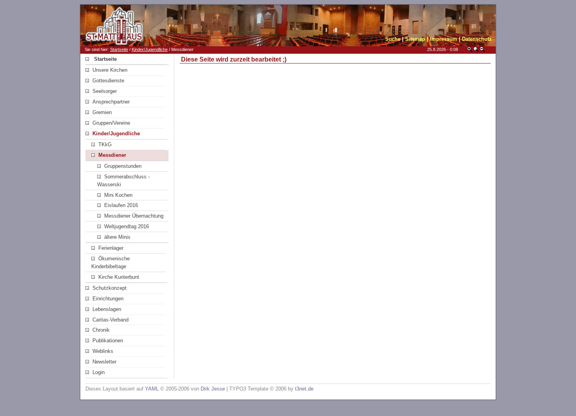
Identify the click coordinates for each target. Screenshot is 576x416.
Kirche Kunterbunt (118, 277)
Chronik (101, 330)
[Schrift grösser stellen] (470, 51)
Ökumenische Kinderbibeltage (110, 262)
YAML (152, 389)
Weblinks (102, 351)
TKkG (105, 144)
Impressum (443, 39)
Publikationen (107, 340)
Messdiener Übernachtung (133, 216)
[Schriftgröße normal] (476, 51)
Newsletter (104, 362)
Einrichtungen (107, 299)
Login (98, 372)
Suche (392, 39)
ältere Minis (117, 237)
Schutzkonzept (109, 288)
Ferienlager (110, 248)
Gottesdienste (108, 81)
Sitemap (415, 39)
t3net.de (304, 389)
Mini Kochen (118, 195)
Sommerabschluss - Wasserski (123, 180)
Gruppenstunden (122, 166)
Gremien (102, 112)
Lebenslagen (106, 309)
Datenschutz (477, 39)
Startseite (119, 49)
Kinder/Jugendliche (150, 49)
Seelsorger (104, 91)
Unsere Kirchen (109, 70)
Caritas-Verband (110, 320)
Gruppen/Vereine (111, 123)
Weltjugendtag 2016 (126, 226)
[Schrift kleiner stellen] (482, 51)
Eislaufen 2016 (121, 205)
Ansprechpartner (111, 102)
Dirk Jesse (213, 389)
